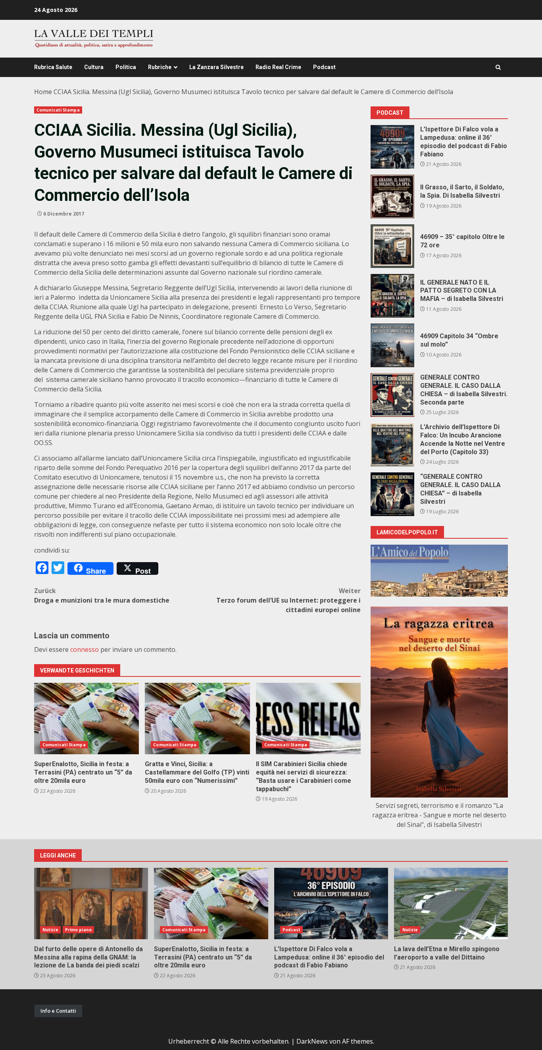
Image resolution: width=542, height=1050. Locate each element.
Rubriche (159, 67)
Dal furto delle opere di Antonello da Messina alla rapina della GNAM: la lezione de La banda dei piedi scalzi (91, 903)
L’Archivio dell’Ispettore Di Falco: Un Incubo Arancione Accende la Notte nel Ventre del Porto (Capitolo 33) (392, 444)
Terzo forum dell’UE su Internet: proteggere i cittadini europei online (288, 600)
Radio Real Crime (278, 67)
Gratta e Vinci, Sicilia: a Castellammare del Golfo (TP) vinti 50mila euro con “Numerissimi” (197, 718)
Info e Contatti (58, 1010)
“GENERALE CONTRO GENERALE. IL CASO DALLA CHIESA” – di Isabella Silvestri (392, 494)
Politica (125, 67)
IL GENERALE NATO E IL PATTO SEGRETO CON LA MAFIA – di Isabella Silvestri (392, 296)
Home (43, 91)
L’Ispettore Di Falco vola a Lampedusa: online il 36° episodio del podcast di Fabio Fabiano (392, 147)
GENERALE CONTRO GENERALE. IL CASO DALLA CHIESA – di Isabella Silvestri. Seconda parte (392, 395)
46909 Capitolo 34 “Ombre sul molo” (392, 345)
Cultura (94, 67)
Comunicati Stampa (58, 110)
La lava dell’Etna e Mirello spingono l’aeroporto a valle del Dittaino (451, 903)
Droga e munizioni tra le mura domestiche (101, 595)
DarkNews (312, 1041)
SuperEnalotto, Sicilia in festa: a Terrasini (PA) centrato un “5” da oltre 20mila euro (86, 718)
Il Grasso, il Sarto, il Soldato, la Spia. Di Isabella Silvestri (392, 196)
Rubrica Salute (53, 67)
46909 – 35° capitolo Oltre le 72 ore (392, 246)
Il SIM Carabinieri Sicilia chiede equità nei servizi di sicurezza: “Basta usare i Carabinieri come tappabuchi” (308, 718)
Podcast (324, 67)
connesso (84, 649)
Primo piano (78, 929)
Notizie (50, 929)
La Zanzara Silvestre (216, 67)
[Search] (498, 67)
